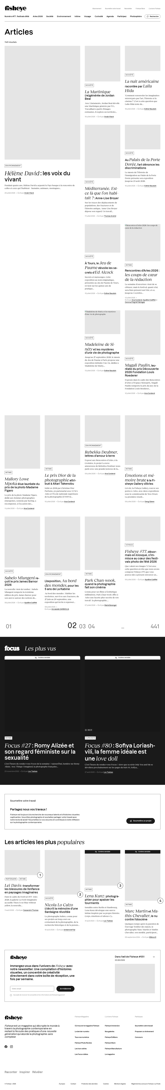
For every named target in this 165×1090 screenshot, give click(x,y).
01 (8, 626)
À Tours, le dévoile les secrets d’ (101, 267)
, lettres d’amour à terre (101, 453)
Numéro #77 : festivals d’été (17, 16)
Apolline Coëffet (149, 300)
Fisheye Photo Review (83, 1043)
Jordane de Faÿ (69, 930)
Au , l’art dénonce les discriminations (142, 163)
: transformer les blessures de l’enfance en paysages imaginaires (22, 888)
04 (91, 626)
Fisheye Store (140, 8)
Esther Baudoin (150, 109)
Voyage (87, 16)
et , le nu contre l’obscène (142, 915)
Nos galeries (109, 1031)
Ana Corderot (137, 300)
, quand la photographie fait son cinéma (100, 583)
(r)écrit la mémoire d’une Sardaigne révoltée (61, 907)
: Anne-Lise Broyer (102, 193)
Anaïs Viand (29, 193)
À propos (62, 1084)
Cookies (106, 1084)
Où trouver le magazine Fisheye (87, 1026)
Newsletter (128, 8)
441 (155, 626)
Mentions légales (120, 1084)
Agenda (110, 16)
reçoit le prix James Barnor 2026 (22, 580)
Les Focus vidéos (81, 1054)
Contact (73, 1084)
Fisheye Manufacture (113, 1049)
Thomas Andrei (110, 216)
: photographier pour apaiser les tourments (102, 898)
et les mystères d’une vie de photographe (102, 348)
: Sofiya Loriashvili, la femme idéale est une (120, 752)
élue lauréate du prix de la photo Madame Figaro (22, 484)
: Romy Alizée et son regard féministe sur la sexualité (40, 751)
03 (82, 626)
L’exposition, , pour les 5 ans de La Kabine (62, 584)
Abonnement (96, 8)
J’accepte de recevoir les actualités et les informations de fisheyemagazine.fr (39, 995)
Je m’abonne (65, 989)
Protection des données (89, 1084)
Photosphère (136, 16)
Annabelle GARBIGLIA (60, 609)
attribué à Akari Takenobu (60, 479)
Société (49, 16)
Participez (121, 16)
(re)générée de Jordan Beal (99, 94)
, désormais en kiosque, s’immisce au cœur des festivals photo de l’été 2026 (142, 556)
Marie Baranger (110, 605)
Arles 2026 (38, 16)
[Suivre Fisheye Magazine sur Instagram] (11, 1046)
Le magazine (110, 1054)
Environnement (64, 16)
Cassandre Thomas (30, 910)
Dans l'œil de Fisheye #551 (129, 957)
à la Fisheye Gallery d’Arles (140, 479)
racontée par (142, 86)
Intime (77, 16)
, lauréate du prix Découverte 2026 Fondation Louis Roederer (142, 370)
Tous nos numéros (82, 1037)
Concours (139, 1037)
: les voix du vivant (37, 176)
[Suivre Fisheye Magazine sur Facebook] (6, 1046)
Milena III (152, 937)
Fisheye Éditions (111, 1037)
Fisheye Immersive (112, 1026)
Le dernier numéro (82, 1031)
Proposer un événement (144, 1031)
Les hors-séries (81, 1049)
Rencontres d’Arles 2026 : (142, 275)
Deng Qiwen (149, 501)
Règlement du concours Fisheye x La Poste (145, 1084)
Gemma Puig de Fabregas (135, 302)
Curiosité (99, 16)
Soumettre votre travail (113, 8)
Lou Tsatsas (32, 771)
